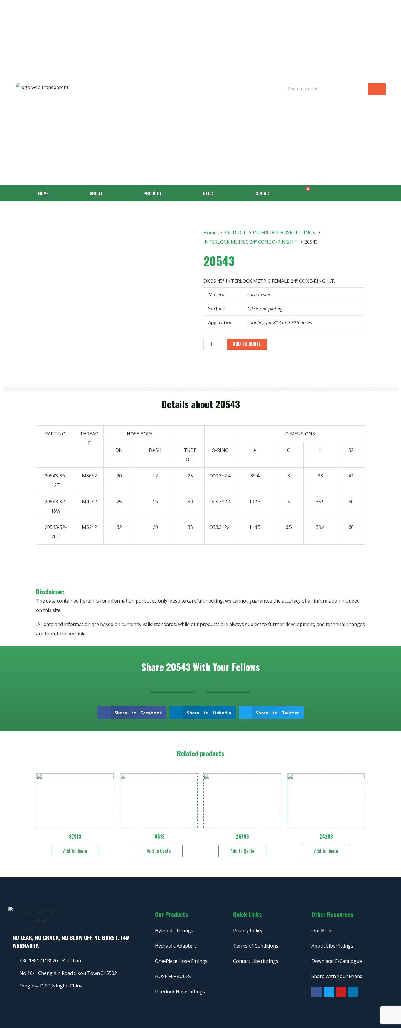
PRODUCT (153, 193)
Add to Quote (247, 343)
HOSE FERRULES (173, 976)
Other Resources (332, 914)
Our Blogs (322, 930)
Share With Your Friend (337, 976)
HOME (43, 193)
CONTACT (262, 193)
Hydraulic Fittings (174, 930)
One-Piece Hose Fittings (181, 961)
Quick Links (247, 914)
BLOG (208, 193)
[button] (132, 712)
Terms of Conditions (255, 946)
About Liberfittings (332, 946)
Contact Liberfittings (255, 961)
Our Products (171, 914)
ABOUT (96, 193)
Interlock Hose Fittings (180, 991)
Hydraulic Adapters (176, 946)
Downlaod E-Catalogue (336, 961)
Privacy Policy (247, 930)
